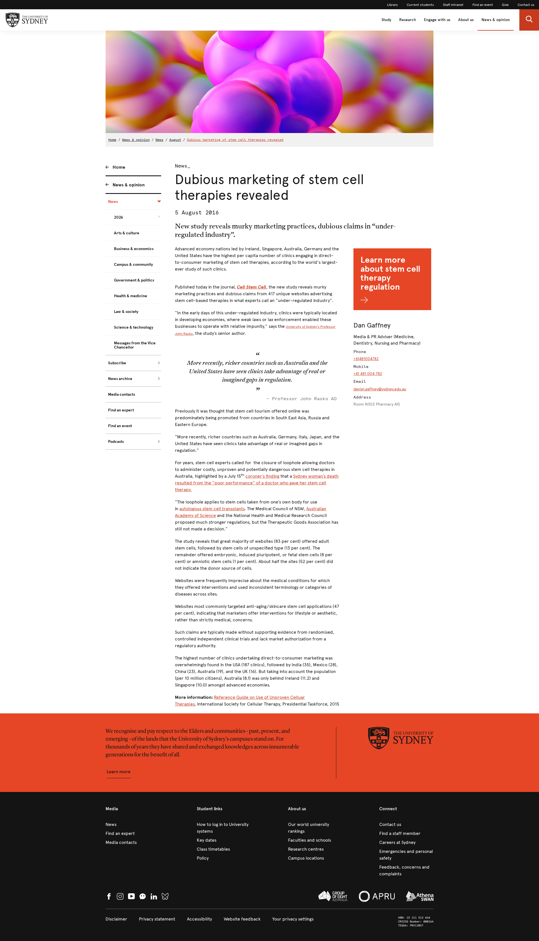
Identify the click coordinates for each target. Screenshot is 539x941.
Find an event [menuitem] (120, 425)
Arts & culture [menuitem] (126, 233)
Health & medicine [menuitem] (130, 296)
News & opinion (495, 19)
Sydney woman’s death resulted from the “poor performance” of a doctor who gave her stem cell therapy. (257, 482)
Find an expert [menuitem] (121, 410)
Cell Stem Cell (251, 287)
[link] (392, 5)
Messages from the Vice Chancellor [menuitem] (135, 345)
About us (466, 19)
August (175, 140)
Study (386, 19)
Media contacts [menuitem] (121, 394)
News (159, 140)
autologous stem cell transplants (212, 508)
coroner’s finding (262, 476)
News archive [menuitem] (120, 378)
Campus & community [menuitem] (133, 264)
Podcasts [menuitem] (116, 441)
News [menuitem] (113, 201)
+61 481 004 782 (367, 373)
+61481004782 (366, 358)
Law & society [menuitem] (126, 311)
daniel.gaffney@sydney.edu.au (379, 389)
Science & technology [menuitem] (133, 327)
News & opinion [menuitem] (129, 184)
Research (407, 19)
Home (112, 140)
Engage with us (437, 19)
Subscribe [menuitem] (117, 363)
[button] (529, 20)
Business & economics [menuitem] (134, 248)
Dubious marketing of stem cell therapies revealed (235, 140)
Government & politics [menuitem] (134, 280)
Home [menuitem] (119, 167)
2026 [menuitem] (118, 217)
